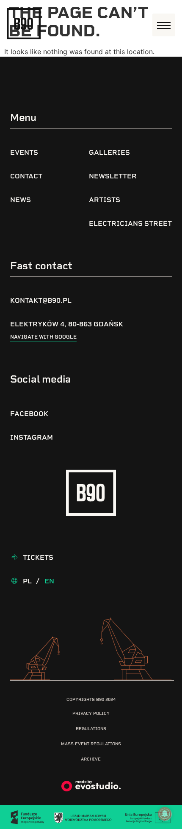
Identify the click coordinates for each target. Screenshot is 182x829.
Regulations (91, 728)
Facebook (29, 414)
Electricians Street (130, 223)
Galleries (109, 152)
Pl (27, 581)
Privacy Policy (91, 713)
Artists (104, 200)
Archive (91, 759)
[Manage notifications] (164, 814)
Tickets (38, 557)
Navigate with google (43, 337)
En (49, 581)
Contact (26, 176)
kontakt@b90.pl (41, 300)
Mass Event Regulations (91, 743)
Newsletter (113, 176)
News (20, 200)
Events (24, 152)
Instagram (31, 437)
